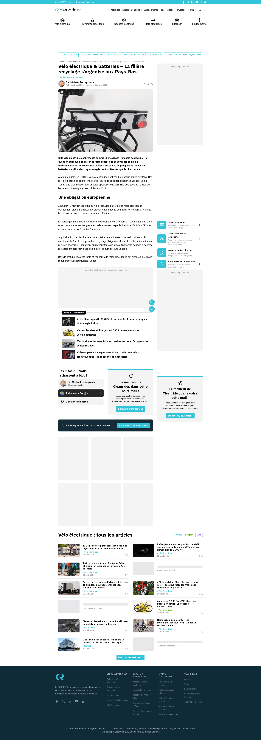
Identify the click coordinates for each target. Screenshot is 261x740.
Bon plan (189, 535)
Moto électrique (153, 23)
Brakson (156, 731)
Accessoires (89, 627)
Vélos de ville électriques (117, 700)
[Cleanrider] (68, 10)
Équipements (199, 23)
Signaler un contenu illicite (182, 728)
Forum (191, 10)
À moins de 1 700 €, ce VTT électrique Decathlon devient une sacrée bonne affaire (177, 604)
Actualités (115, 10)
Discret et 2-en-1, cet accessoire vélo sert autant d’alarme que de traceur (105, 622)
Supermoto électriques (168, 714)
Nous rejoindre (190, 689)
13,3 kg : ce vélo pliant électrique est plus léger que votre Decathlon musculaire (105, 547)
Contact (187, 684)
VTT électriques (113, 695)
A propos (188, 679)
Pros (162, 10)
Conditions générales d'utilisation (142, 728)
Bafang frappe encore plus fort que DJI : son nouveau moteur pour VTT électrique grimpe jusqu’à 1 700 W (178, 547)
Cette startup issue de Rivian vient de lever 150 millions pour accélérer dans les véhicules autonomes (105, 585)
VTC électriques (113, 705)
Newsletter (181, 10)
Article (179, 535)
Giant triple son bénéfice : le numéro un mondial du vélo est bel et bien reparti (103, 641)
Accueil (61, 62)
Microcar (177, 23)
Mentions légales (88, 728)
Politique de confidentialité (111, 728)
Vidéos (170, 10)
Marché (87, 646)
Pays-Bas (77, 77)
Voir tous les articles (129, 657)
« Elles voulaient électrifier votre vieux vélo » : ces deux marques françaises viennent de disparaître (177, 585)
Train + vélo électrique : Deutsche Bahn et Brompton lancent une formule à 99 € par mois (104, 566)
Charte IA (163, 728)
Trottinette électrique (92, 23)
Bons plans (136, 10)
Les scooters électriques (143, 690)
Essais (125, 10)
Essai (199, 535)
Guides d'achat (151, 10)
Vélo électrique (62, 23)
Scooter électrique (124, 23)
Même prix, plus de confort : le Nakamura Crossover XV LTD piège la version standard (176, 623)
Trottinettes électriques (194, 702)
